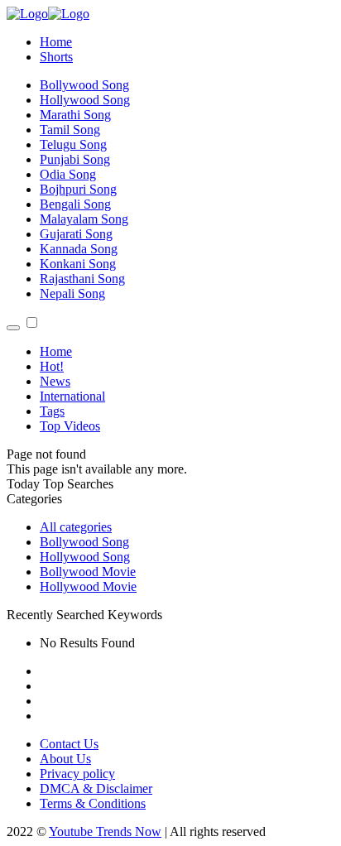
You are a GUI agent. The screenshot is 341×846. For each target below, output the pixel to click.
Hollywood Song (85, 100)
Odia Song (68, 174)
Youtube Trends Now (105, 831)
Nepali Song (72, 293)
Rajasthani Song (82, 279)
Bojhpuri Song (78, 189)
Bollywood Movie (88, 572)
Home (56, 42)
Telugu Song (73, 144)
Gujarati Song (76, 234)
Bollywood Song (84, 85)
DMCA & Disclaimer (96, 788)
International (72, 396)
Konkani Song (78, 264)
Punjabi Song (75, 159)
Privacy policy (77, 774)
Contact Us (69, 744)
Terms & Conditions (93, 803)
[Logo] (48, 14)
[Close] (13, 327)
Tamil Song (70, 130)
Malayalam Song (84, 219)
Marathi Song (75, 115)
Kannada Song (79, 249)
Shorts (56, 57)
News (55, 381)
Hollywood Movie (88, 586)
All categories (76, 527)
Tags (52, 411)
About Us (65, 759)
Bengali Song (75, 204)
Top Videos (70, 426)
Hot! (52, 366)
